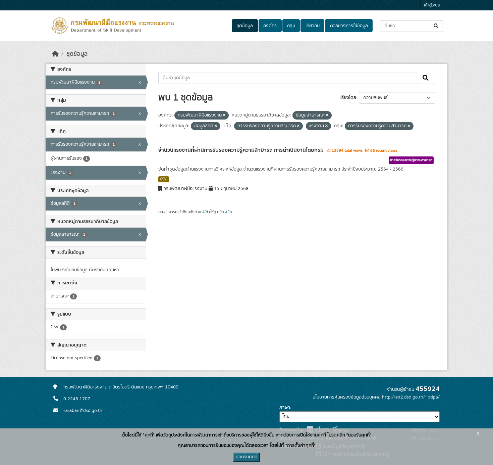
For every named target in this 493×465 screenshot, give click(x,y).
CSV (163, 179)
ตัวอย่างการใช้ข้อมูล (349, 25)
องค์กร (270, 25)
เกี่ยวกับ (313, 25)
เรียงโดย (348, 97)
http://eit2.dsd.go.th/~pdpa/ (411, 397)
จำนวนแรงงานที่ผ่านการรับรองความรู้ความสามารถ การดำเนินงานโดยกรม (241, 150)
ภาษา (284, 407)
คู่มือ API (224, 212)
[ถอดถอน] (224, 115)
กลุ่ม (291, 25)
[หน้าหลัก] (55, 54)
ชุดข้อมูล (244, 25)
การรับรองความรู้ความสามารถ (411, 160)
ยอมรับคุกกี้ (246, 457)
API (205, 212)
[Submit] (436, 26)
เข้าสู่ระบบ (432, 5)
